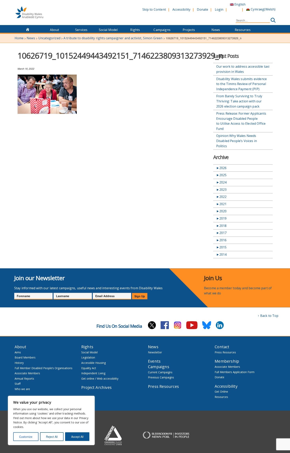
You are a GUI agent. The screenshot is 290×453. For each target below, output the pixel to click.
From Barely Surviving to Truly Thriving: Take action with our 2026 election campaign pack (239, 101)
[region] (51, 420)
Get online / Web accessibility (99, 378)
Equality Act (88, 368)
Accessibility (181, 9)
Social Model (108, 30)
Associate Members (27, 373)
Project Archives (96, 387)
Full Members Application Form (234, 372)
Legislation (88, 357)
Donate (202, 9)
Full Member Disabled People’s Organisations (44, 368)
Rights (135, 30)
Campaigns (161, 30)
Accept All (77, 437)
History (19, 363)
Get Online (221, 391)
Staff (18, 384)
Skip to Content (154, 9)
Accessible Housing (93, 363)
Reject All (52, 437)
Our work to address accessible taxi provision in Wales (242, 69)
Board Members (25, 357)
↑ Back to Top (268, 316)
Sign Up (139, 296)
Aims (18, 352)
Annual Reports (24, 378)
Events (154, 361)
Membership (227, 361)
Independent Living (93, 373)
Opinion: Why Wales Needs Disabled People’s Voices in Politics (236, 141)
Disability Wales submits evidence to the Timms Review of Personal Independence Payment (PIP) (241, 84)
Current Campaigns (160, 372)
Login (219, 9)
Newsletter (155, 352)
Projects (189, 30)
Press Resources (163, 386)
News (215, 30)
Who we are (22, 389)
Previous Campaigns (161, 377)
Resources (242, 30)
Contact (222, 346)
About (54, 30)
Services (81, 30)
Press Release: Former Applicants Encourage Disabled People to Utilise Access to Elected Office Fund (241, 121)
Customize (25, 437)
